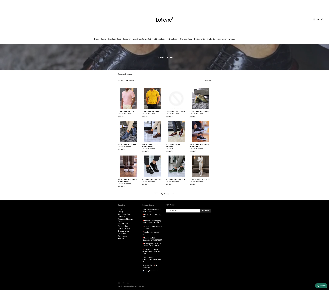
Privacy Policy (123, 226)
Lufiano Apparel (127, 286)
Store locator (122, 236)
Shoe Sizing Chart (124, 214)
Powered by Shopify (138, 286)
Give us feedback (124, 228)
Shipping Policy (123, 223)
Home (120, 209)
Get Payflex (122, 233)
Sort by (120, 80)
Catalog (120, 212)
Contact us (121, 216)
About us (121, 238)
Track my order (123, 231)
